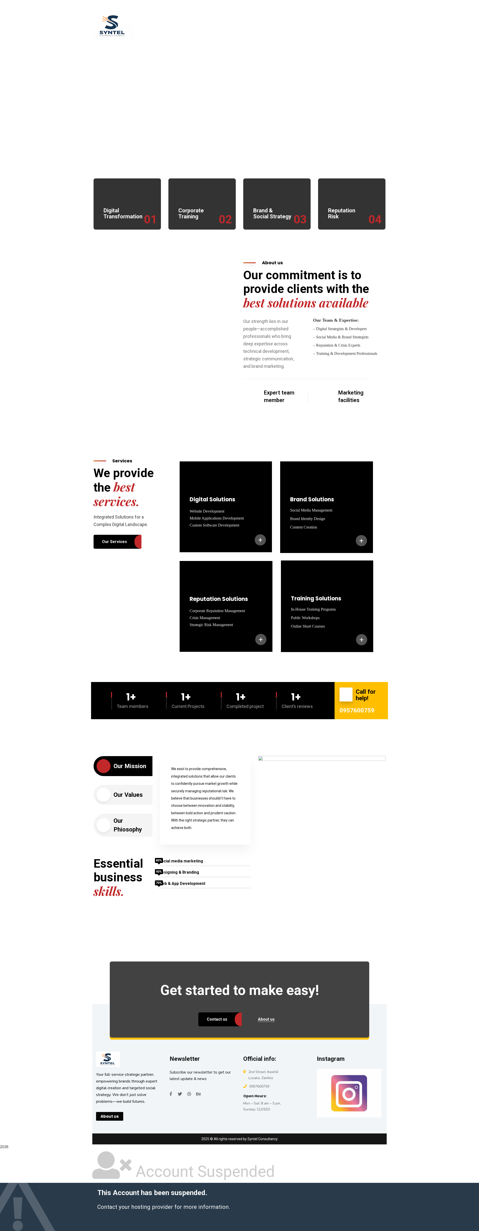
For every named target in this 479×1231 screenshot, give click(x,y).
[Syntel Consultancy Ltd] (133, 25)
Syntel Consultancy (262, 1139)
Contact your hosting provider (135, 1207)
